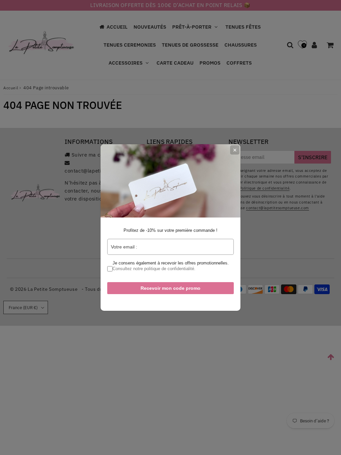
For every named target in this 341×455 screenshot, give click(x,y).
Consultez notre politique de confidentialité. (154, 268)
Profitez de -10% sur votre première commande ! (170, 230)
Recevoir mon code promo (170, 288)
